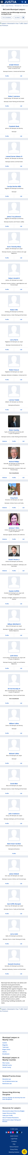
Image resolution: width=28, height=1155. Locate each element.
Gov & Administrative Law (9, 1081)
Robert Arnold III (14, 278)
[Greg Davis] (14, 489)
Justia (2, 5)
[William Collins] (14, 715)
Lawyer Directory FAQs (9, 1113)
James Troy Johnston (14, 216)
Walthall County (7, 1065)
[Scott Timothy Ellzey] (14, 238)
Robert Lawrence (14, 96)
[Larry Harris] (14, 331)
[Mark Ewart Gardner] (14, 835)
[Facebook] (11, 1132)
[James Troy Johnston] (14, 208)
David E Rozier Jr (14, 559)
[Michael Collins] (14, 745)
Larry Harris (14, 340)
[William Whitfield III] (14, 615)
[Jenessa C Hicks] (14, 519)
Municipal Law (18, 5)
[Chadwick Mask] (14, 118)
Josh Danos (14, 656)
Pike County (5, 1063)
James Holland (14, 874)
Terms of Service (14, 1146)
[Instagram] (13, 1132)
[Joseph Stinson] (14, 56)
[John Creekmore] (14, 805)
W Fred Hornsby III (14, 689)
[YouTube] (8, 1132)
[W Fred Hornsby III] (14, 680)
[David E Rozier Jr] (14, 551)
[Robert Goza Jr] (14, 361)
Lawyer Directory (9, 5)
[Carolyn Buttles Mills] (14, 178)
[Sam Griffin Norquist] (14, 895)
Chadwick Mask (14, 126)
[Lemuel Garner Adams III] (14, 148)
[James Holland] (14, 865)
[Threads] (15, 1132)
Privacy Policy (14, 1149)
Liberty (4, 1052)
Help (14, 1144)
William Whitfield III (14, 624)
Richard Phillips (14, 461)
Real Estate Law (7, 1083)
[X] (19, 1132)
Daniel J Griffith (14, 591)
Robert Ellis (14, 310)
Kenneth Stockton (14, 964)
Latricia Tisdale (14, 400)
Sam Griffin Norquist (14, 904)
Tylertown (5, 1047)
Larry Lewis (14, 934)
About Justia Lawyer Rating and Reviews (11, 1120)
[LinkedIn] (6, 1132)
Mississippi (25, 5)
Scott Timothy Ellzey (14, 247)
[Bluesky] (17, 1132)
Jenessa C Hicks (14, 528)
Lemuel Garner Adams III (14, 156)
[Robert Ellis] (14, 301)
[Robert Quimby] (14, 421)
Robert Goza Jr (14, 370)
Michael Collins (14, 753)
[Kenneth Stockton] (14, 955)
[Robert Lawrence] (14, 88)
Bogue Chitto (6, 1049)
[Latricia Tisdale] (14, 391)
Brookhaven (5, 1054)
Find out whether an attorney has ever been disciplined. (13, 1098)
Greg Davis (14, 498)
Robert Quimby (14, 430)
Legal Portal (14, 1138)
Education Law (6, 1079)
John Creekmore (14, 814)
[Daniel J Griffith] (14, 582)
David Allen (14, 783)
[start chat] (24, 1151)
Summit (4, 1043)
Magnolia (5, 1045)
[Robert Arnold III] (14, 269)
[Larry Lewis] (14, 925)
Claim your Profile (7, 1115)
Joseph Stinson (14, 65)
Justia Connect (14, 1136)
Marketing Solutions (14, 1152)
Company (14, 1141)
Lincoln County (6, 1067)
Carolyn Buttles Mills (14, 186)
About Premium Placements (10, 1117)
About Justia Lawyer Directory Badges (13, 1111)
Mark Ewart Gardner (14, 844)
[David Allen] (14, 775)
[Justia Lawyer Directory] (21, 1132)
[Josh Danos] (14, 647)
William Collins (14, 723)
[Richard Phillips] (14, 453)
